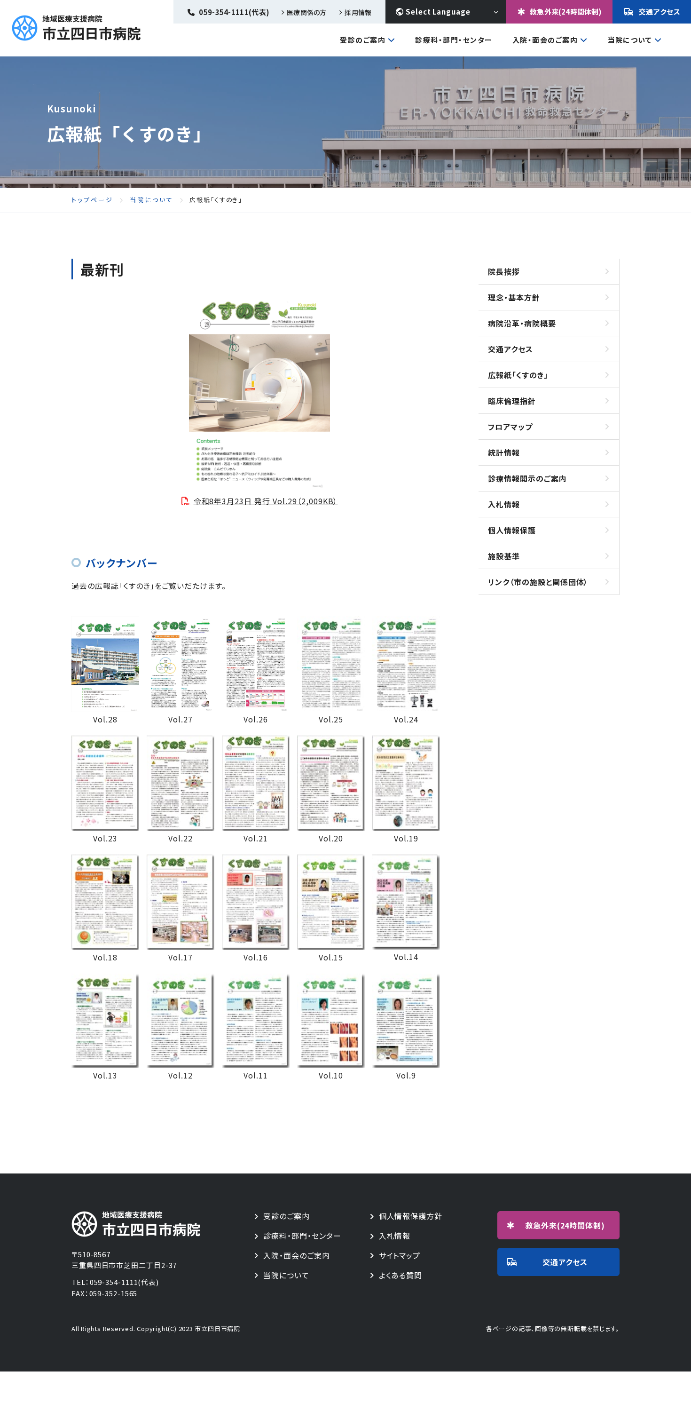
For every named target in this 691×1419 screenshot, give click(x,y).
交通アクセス (660, 11)
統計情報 (504, 452)
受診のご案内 (362, 40)
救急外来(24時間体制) (566, 11)
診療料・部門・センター (302, 1236)
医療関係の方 (306, 12)
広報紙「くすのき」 (518, 375)
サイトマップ (400, 1255)
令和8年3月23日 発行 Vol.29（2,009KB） (266, 501)
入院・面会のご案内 (545, 40)
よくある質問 (401, 1275)
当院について (629, 40)
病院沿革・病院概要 (522, 323)
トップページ (92, 200)
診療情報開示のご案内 (527, 478)
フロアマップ (510, 426)
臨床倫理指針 (512, 400)
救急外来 (565, 1225)
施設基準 (504, 556)
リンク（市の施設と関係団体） (538, 581)
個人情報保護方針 (411, 1216)
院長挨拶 (504, 271)
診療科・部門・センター (454, 39)
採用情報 (358, 12)
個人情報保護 (512, 530)
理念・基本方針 (514, 297)
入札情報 (504, 504)
